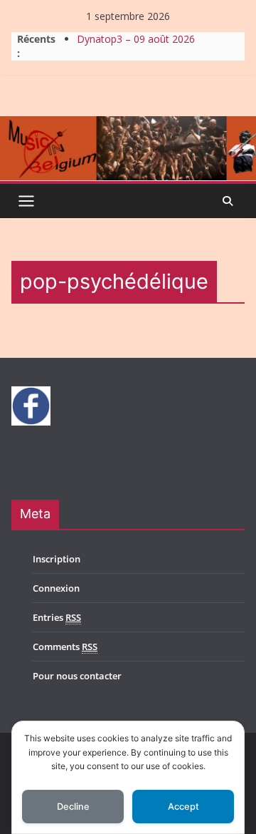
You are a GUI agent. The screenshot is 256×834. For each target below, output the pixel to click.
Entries (57, 617)
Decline (73, 806)
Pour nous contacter (77, 675)
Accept (183, 806)
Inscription (56, 558)
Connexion (56, 588)
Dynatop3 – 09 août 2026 (136, 39)
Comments (65, 646)
